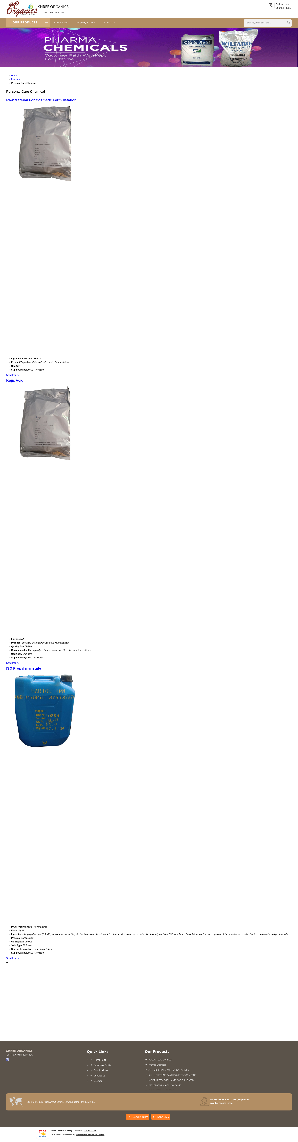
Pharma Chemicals (157, 1064)
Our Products (24, 22)
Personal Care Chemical (160, 1059)
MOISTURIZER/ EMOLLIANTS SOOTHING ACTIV (171, 1080)
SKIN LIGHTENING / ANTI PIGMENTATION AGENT (172, 1075)
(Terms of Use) (90, 1130)
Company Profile (85, 22)
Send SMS (163, 1117)
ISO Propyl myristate (23, 668)
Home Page (61, 22)
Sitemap (98, 1080)
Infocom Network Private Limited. (90, 1134)
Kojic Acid (14, 380)
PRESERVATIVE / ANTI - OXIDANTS (165, 1085)
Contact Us (109, 22)
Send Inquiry (12, 375)
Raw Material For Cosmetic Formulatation (41, 100)
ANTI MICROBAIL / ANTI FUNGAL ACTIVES (169, 1069)
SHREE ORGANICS (53, 9)
